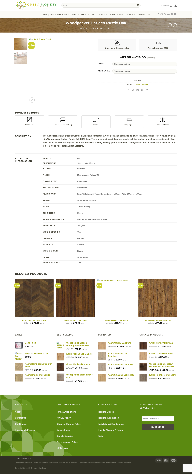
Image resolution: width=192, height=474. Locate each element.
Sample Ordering (65, 436)
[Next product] (170, 25)
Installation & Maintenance (111, 424)
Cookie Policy (63, 430)
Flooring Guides (106, 412)
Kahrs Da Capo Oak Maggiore (158, 320)
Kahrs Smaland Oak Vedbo (116, 320)
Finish (101, 64)
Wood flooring (58, 14)
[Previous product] (175, 25)
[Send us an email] (168, 14)
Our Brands (21, 424)
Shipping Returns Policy (69, 424)
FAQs (100, 436)
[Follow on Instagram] (162, 14)
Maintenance (117, 14)
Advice (129, 14)
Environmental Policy (67, 442)
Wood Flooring (101, 28)
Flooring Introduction (108, 418)
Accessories (98, 14)
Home (45, 14)
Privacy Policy (64, 418)
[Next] (89, 70)
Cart (17, 459)
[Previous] (33, 70)
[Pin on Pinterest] (142, 90)
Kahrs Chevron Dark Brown (34, 320)
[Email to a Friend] (137, 90)
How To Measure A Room (110, 430)
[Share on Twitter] (133, 90)
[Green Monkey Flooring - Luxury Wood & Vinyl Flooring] (36, 5)
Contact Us (144, 14)
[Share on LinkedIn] (147, 90)
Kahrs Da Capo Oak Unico (75, 320)
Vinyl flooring (79, 14)
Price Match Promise (25, 430)
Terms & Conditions (66, 412)
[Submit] (138, 5)
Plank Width (104, 71)
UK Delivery (62, 448)
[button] (175, 5)
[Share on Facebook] (128, 90)
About (18, 412)
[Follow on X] (165, 14)
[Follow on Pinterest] (172, 14)
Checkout (26, 459)
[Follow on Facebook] (158, 14)
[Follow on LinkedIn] (175, 14)
